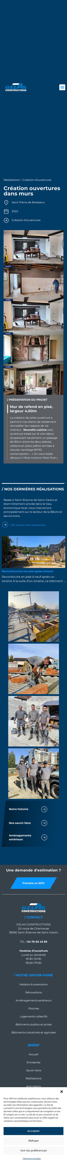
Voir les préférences (33, 1150)
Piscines (33, 1008)
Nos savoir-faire (20, 823)
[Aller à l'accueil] (16, 87)
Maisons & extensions (33, 984)
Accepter (33, 1131)
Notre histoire (18, 809)
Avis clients (33, 1086)
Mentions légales (32, 1158)
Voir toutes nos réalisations (28, 525)
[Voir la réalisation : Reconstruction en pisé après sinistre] (33, 552)
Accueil (33, 1054)
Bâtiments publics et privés (34, 1024)
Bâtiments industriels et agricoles (33, 1032)
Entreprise (33, 1062)
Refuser (33, 1140)
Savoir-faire (33, 1070)
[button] (61, 1091)
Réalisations (33, 1078)
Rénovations (33, 992)
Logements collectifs (33, 1016)
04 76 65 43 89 (37, 941)
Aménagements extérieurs (33, 1000)
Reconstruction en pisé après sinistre (27, 571)
